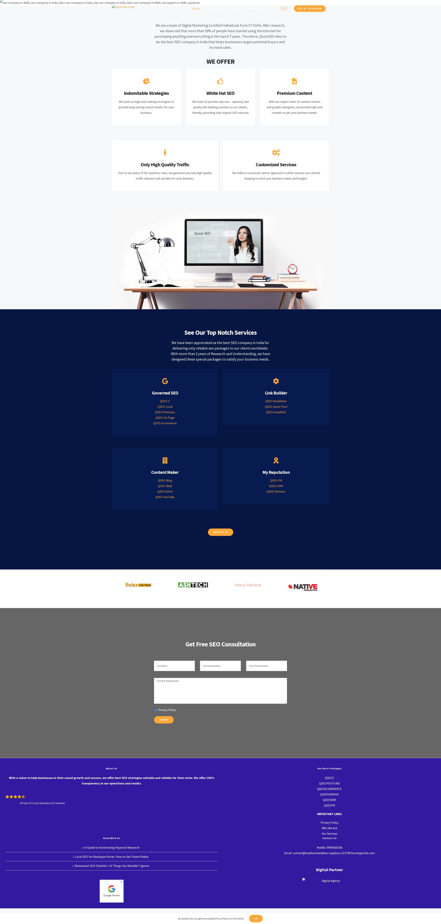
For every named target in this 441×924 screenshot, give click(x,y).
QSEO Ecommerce (165, 423)
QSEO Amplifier (276, 412)
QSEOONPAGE (329, 794)
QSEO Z (165, 401)
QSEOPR (329, 805)
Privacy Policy (167, 710)
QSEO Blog (165, 480)
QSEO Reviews (276, 491)
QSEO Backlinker (276, 401)
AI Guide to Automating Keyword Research (111, 847)
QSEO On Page (165, 418)
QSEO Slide (165, 486)
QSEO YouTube (165, 497)
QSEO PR (276, 480)
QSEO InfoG (165, 491)
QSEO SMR (276, 486)
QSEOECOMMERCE (329, 789)
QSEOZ (329, 778)
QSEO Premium (165, 412)
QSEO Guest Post (276, 407)
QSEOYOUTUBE (329, 783)
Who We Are (329, 828)
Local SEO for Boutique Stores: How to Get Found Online (111, 857)
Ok (256, 918)
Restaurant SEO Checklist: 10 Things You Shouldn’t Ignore (112, 866)
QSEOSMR (329, 800)
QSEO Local (164, 407)
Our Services (329, 834)
